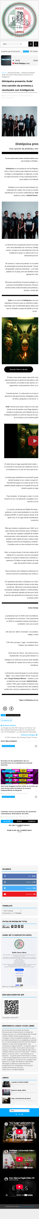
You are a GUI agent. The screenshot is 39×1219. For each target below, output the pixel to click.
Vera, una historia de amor (21, 1098)
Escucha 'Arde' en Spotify (18, 369)
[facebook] (19, 1114)
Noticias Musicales (14, 73)
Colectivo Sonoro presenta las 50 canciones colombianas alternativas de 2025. (18, 813)
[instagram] (16, 1114)
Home (4, 73)
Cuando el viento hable (19, 1082)
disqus (19, 821)
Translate (18, 913)
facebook (31, 821)
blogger (7, 821)
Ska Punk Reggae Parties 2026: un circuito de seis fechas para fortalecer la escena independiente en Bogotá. (19, 788)
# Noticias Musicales (13, 715)
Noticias (14, 51)
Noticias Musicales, (8, 97)
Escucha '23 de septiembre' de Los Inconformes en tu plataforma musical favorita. (16, 763)
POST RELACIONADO (9, 741)
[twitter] (22, 1114)
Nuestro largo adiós (18, 1090)
